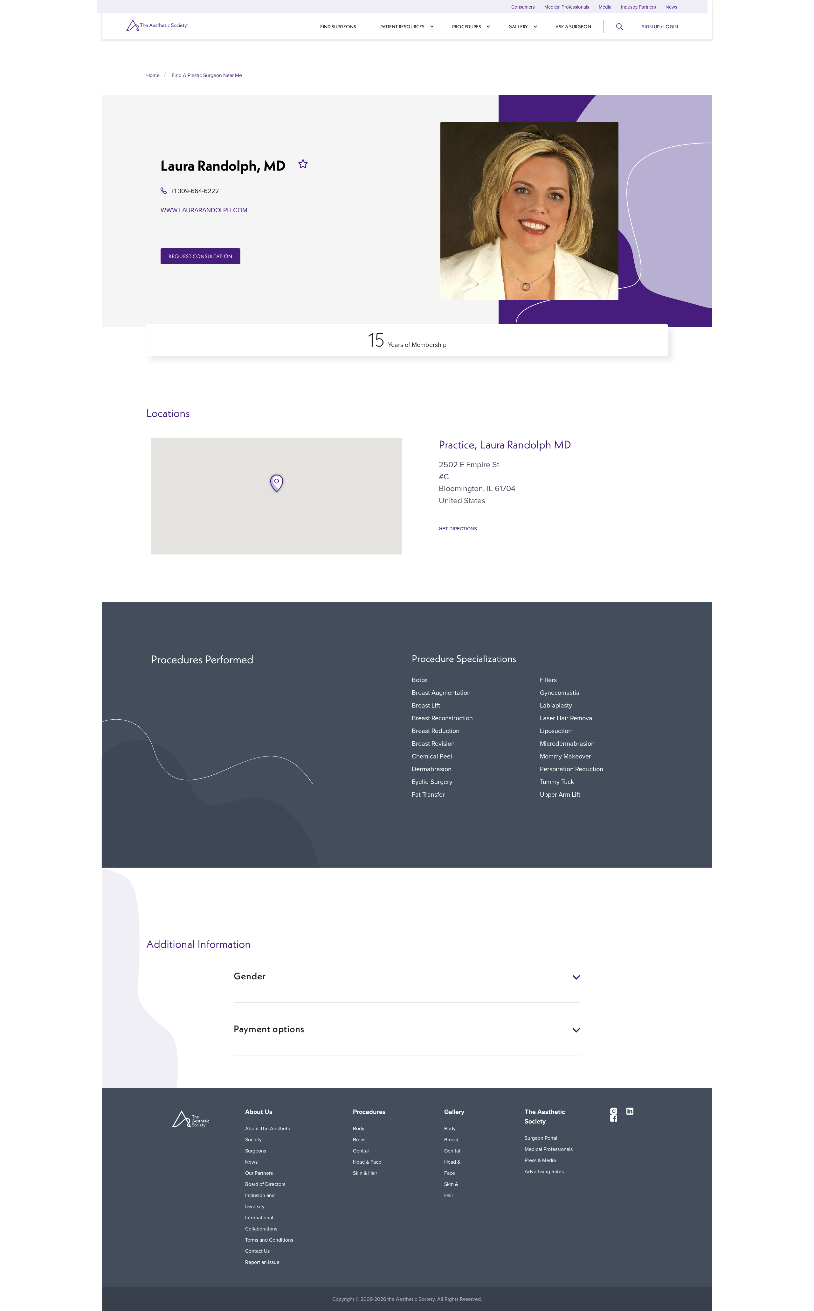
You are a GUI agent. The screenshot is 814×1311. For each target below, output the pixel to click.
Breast (360, 1139)
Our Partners (259, 1172)
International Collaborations (261, 1223)
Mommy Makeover (565, 756)
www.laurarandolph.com (204, 210)
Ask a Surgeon (573, 27)
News (671, 7)
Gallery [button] (454, 1111)
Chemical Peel (432, 756)
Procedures (466, 27)
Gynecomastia (560, 692)
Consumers (523, 7)
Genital (361, 1150)
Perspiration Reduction (571, 768)
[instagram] (613, 1110)
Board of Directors (265, 1184)
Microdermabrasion (567, 743)
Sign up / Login (660, 27)
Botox (420, 679)
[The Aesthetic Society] (168, 25)
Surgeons (255, 1150)
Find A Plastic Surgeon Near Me (207, 75)
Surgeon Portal (541, 1137)
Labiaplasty (556, 705)
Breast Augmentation (441, 692)
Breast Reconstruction (442, 717)
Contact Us (257, 1250)
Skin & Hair (365, 1172)
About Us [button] (258, 1111)
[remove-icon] (303, 164)
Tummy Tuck (557, 781)
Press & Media (540, 1160)
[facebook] (613, 1117)
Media (605, 7)
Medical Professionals (566, 7)
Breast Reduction (435, 730)
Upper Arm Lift (560, 794)
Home (153, 75)
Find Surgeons (338, 27)
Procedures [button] (369, 1111)
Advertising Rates (544, 1171)
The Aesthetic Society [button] (545, 1116)
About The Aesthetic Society (268, 1134)
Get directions (458, 528)
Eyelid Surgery (432, 781)
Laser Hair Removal (567, 717)
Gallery (518, 27)
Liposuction (556, 730)
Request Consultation (200, 256)
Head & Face (367, 1161)
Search (619, 26)
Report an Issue (262, 1261)
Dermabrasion (432, 768)
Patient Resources (402, 27)
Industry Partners (638, 7)
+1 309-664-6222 (195, 190)
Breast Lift (426, 705)
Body (358, 1128)
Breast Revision (433, 743)
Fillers (548, 679)
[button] (276, 483)
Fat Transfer (428, 794)
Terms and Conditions (269, 1239)
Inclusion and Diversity (260, 1201)
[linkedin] (629, 1110)
